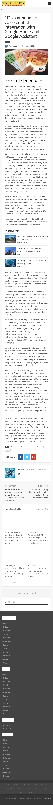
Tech (5, 649)
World (7, 42)
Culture (6, 652)
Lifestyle (6, 656)
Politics (6, 627)
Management (14, 447)
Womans (39, 447)
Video (5, 663)
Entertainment (8, 641)
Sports (5, 645)
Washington (31, 447)
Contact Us (7, 729)
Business (6, 638)
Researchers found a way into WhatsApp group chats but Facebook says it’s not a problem (14, 494)
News (5, 623)
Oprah (23, 447)
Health (5, 659)
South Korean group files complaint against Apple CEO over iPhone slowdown (38, 493)
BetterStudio (48, 798)
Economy (6, 631)
